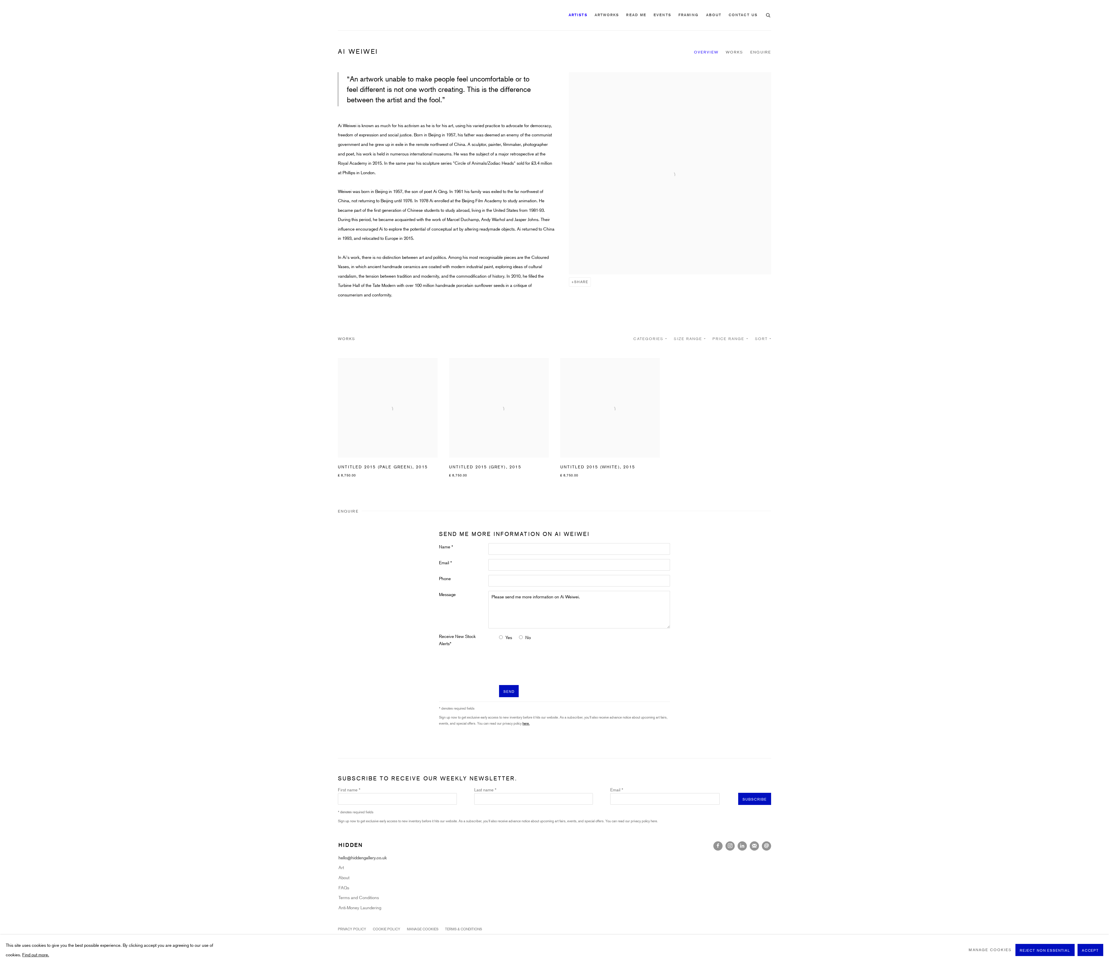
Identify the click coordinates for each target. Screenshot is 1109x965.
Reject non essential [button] (1045, 950)
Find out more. (35, 954)
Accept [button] (1090, 950)
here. (560, 553)
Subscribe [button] (507, 509)
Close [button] (619, 420)
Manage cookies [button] (990, 949)
